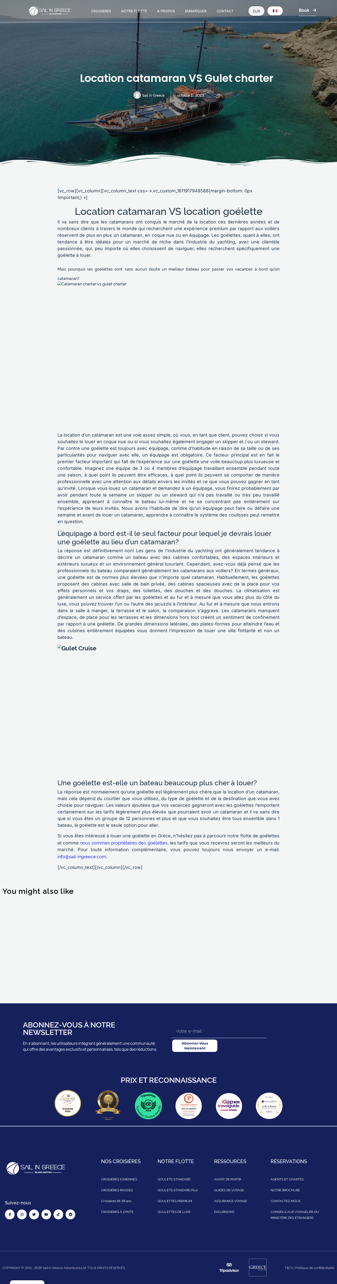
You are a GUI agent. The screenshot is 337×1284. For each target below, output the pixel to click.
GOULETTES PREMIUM (175, 1201)
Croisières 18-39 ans (116, 1201)
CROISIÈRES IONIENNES (119, 1179)
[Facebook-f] (10, 1214)
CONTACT (225, 11)
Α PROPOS (166, 11)
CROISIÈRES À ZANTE (117, 1212)
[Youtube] (46, 1214)
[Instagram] (22, 1214)
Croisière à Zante (198, 965)
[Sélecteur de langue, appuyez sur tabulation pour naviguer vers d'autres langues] (275, 10)
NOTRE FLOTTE (134, 11)
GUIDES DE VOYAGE (229, 1190)
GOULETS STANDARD (174, 1179)
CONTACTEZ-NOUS (285, 1201)
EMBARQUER (195, 11)
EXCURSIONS (224, 1212)
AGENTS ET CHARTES (287, 1179)
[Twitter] (34, 1214)
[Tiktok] (58, 1214)
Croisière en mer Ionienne (122, 965)
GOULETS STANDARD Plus (178, 1190)
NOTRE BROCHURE (285, 1190)
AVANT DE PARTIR (227, 1179)
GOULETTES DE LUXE (174, 1212)
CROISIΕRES (101, 11)
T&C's (289, 1267)
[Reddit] (70, 1214)
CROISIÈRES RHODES (117, 1190)
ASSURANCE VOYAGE (230, 1201)
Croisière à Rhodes (285, 965)
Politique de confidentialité (314, 1267)
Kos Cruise (21, 911)
